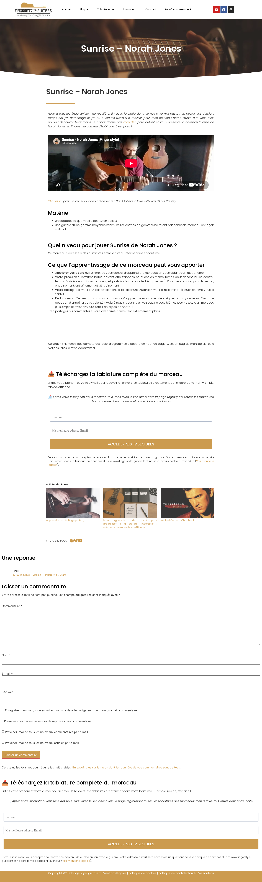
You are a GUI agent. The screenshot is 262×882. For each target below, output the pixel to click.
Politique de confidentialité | (178, 873)
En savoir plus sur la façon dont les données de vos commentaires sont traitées (126, 767)
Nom (6, 655)
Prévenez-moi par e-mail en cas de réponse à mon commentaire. (48, 721)
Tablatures (104, 9)
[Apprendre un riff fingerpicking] (73, 503)
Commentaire (12, 606)
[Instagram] (231, 9)
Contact (150, 9)
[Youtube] (216, 9)
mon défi (129, 122)
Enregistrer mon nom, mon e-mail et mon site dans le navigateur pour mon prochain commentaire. (71, 710)
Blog (82, 9)
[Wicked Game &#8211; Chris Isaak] (187, 503)
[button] (72, 541)
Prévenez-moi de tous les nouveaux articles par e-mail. (42, 742)
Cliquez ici (55, 201)
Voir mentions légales (76, 861)
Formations (130, 9)
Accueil (66, 9)
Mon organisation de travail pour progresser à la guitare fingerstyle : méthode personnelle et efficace (130, 523)
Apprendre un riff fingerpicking (65, 520)
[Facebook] (223, 9)
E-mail (7, 673)
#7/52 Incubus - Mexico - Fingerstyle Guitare (39, 574)
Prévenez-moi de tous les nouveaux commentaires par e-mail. (47, 732)
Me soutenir (206, 873)
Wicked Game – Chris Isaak (177, 520)
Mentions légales (114, 873)
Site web (8, 692)
